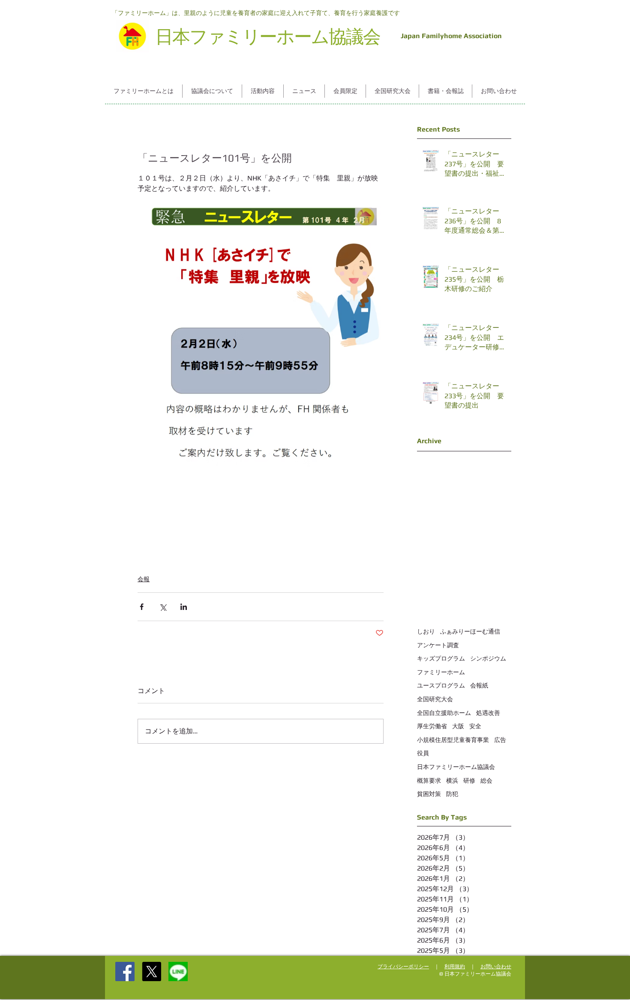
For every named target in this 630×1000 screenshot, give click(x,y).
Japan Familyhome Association (449, 36)
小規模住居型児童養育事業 (453, 739)
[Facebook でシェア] (142, 607)
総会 (486, 780)
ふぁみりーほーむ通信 (470, 631)
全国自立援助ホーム (444, 712)
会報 (144, 579)
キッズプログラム (441, 658)
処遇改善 (488, 712)
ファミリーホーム (441, 672)
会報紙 (479, 685)
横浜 (452, 780)
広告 (500, 739)
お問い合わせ (495, 967)
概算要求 (429, 780)
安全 (475, 726)
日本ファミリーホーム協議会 (456, 766)
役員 (423, 753)
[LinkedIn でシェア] (184, 607)
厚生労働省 (432, 726)
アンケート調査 (438, 645)
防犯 (452, 793)
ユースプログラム (441, 685)
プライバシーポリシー (403, 967)
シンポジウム (488, 658)
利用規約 (454, 967)
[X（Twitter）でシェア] (163, 607)
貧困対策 (429, 793)
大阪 (458, 726)
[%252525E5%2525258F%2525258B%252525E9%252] (178, 971)
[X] (151, 971)
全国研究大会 (435, 699)
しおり (426, 631)
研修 (469, 780)
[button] (143, 91)
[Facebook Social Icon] (125, 971)
